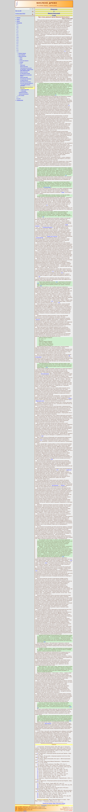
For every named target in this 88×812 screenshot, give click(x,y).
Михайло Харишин (22, 53)
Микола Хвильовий (22, 56)
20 (37, 787)
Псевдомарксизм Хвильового (26, 68)
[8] (62, 272)
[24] (45, 641)
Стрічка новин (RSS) (20, 13)
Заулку (70, 398)
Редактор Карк (47, 187)
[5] (47, 205)
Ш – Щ (19, 98)
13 (37, 775)
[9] (39, 276)
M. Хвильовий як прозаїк (25, 73)
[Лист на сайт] (33, 11)
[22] (46, 562)
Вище (54, 803)
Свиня (62, 192)
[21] (71, 560)
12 (37, 773)
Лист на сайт (18, 10)
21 (37, 790)
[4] (66, 175)
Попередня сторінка (47, 803)
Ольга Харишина (22, 54)
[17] (41, 440)
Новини (18, 17)
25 (37, 797)
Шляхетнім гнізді (40, 400)
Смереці (25, 810)
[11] (38, 283)
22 (37, 793)
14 (37, 776)
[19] (57, 469)
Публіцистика (20, 100)
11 (37, 772)
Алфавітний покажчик (23, 92)
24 (37, 795)
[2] (55, 95)
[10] (57, 282)
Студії (21, 63)
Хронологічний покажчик (23, 93)
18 (37, 784)
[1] (65, 51)
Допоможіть (44, 805)
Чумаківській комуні (47, 227)
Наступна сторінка (60, 803)
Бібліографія (23, 91)
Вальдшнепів (48, 723)
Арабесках (68, 469)
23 (37, 794)
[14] (59, 302)
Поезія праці (22, 65)
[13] (52, 301)
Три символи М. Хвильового (25, 78)
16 (37, 780)
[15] (47, 367)
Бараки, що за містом (52, 236)
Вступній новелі (45, 373)
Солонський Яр (39, 237)
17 (37, 783)
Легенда (38, 319)
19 (37, 786)
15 (37, 778)
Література (19, 22)
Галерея (21, 62)
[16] (42, 436)
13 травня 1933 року (24, 80)
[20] (63, 556)
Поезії (21, 57)
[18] (52, 459)
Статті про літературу (24, 60)
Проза (21, 59)
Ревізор (63, 485)
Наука (18, 19)
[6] (43, 216)
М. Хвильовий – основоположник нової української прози (26, 70)
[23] (36, 570)
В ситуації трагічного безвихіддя (26, 83)
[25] (70, 720)
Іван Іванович (55, 485)
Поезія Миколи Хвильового (25, 81)
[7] (53, 271)
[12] (41, 285)
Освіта (18, 21)
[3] (69, 105)
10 (37, 771)
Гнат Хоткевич (21, 95)
